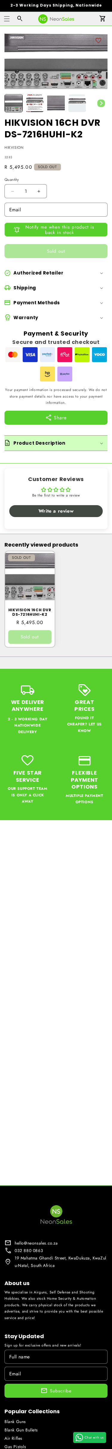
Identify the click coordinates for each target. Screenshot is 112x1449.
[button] (6, 18)
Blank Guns (15, 1422)
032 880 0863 (29, 1250)
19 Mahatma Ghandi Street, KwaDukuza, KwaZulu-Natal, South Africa (60, 1261)
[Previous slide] (11, 103)
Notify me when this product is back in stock (59, 230)
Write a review (56, 511)
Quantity (11, 179)
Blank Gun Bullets (21, 1430)
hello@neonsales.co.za (36, 1243)
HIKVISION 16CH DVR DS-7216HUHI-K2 (29, 612)
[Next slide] (101, 103)
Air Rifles (13, 1438)
